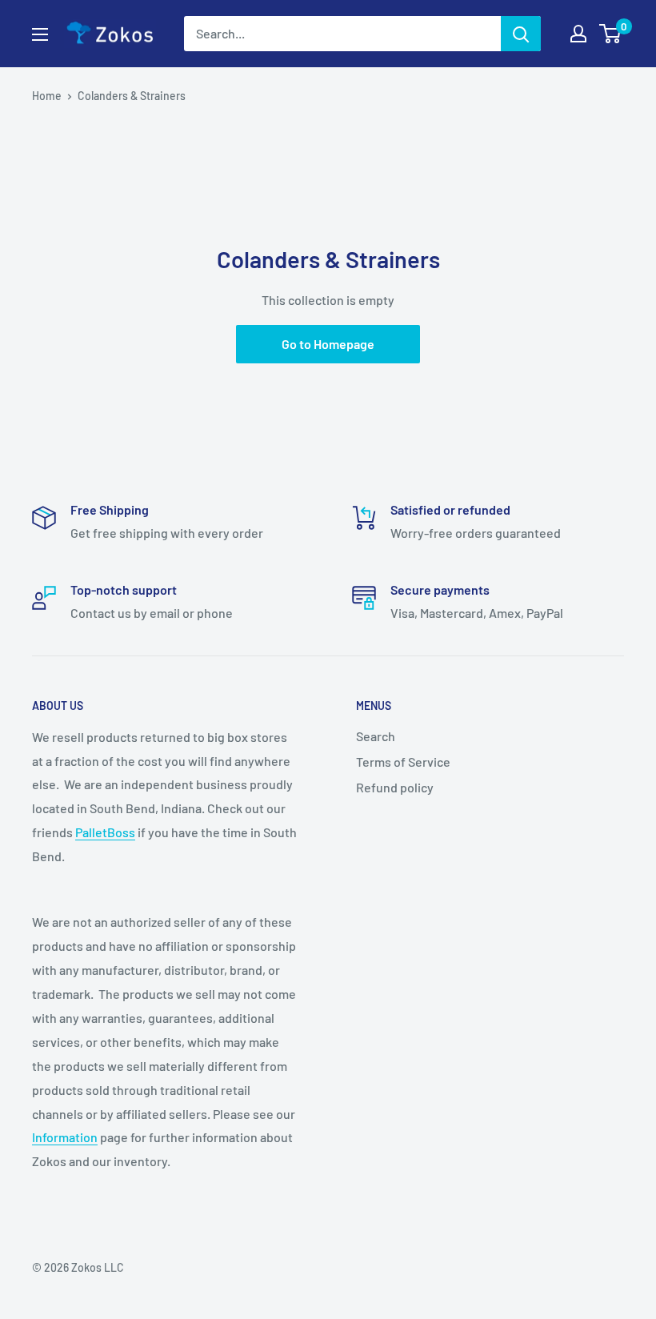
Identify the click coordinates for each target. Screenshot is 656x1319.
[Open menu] (40, 34)
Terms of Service (403, 761)
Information (65, 1137)
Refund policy (395, 787)
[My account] (578, 33)
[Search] (521, 33)
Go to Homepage (328, 343)
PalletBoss (105, 832)
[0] (611, 33)
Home (47, 95)
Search (375, 736)
